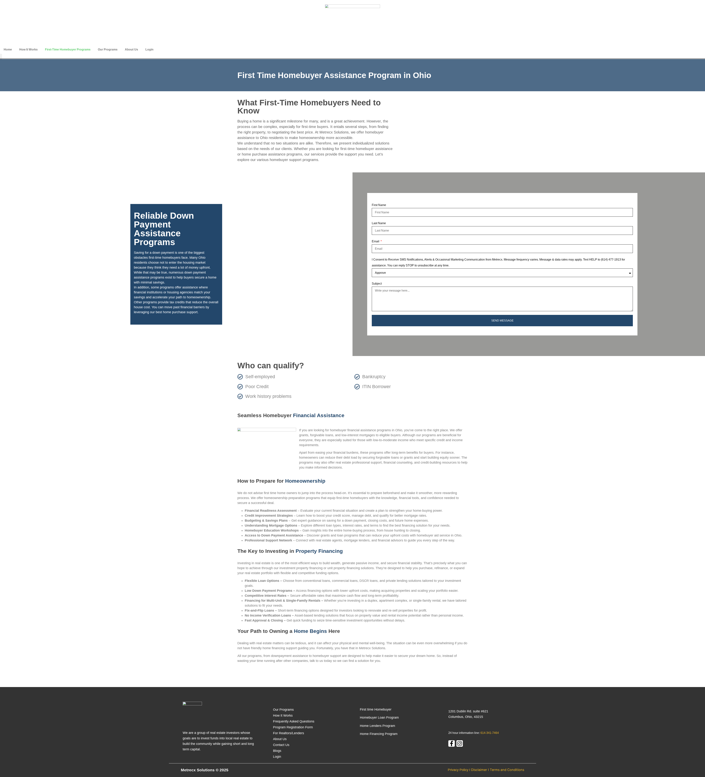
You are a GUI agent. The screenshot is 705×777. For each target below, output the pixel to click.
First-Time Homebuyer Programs (68, 49)
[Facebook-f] (451, 743)
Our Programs (108, 49)
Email (376, 241)
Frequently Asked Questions (293, 721)
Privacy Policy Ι (459, 770)
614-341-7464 (489, 732)
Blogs (277, 751)
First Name (379, 205)
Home (8, 49)
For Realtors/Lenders (288, 733)
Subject (377, 283)
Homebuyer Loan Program (380, 717)
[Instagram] (459, 743)
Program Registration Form (293, 727)
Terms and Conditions (507, 770)
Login (149, 49)
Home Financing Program (378, 734)
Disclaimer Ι (480, 770)
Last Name (379, 223)
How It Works (28, 49)
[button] (1, 57)
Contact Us (281, 745)
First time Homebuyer (376, 709)
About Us (131, 49)
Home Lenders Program (377, 726)
